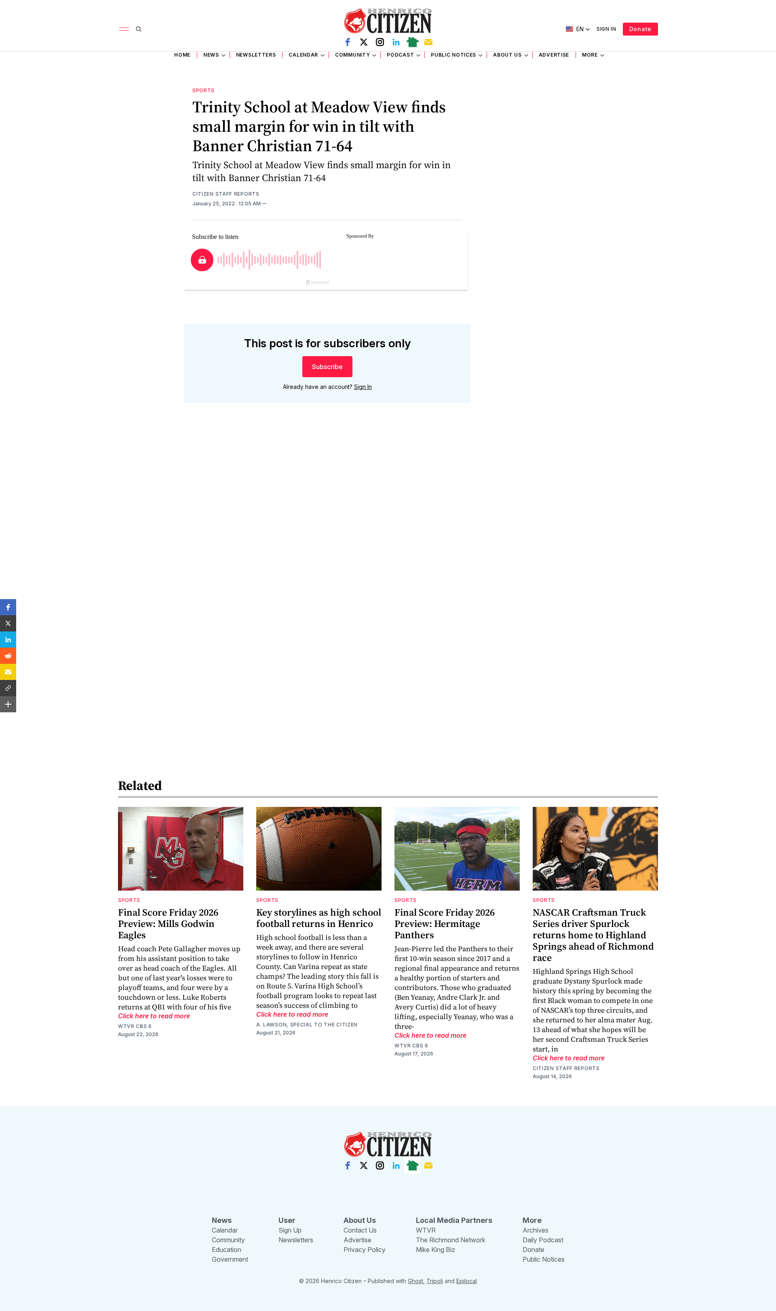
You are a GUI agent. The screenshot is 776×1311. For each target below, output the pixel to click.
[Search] (138, 29)
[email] (428, 42)
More (590, 55)
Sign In (606, 29)
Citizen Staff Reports (225, 194)
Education (226, 1250)
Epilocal (466, 1280)
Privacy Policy (365, 1250)
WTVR (426, 1230)
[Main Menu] (124, 29)
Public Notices (453, 55)
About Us (507, 55)
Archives (535, 1230)
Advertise (554, 55)
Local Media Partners (454, 1220)
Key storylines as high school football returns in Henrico (318, 918)
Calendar (303, 55)
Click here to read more (154, 1016)
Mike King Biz (435, 1250)
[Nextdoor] (412, 42)
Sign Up (290, 1230)
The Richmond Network (450, 1240)
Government (230, 1259)
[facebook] (348, 42)
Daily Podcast (543, 1240)
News (211, 55)
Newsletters (256, 55)
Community (352, 55)
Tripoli (434, 1280)
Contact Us (360, 1230)
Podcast (400, 55)
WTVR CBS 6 (135, 1026)
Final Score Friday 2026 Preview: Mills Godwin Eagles (168, 924)
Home (182, 55)
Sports (203, 90)
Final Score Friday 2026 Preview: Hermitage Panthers (444, 924)
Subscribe (327, 367)
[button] (8, 607)
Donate (640, 28)
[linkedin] (396, 42)
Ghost (415, 1280)
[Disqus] (327, 525)
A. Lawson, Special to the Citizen (307, 1025)
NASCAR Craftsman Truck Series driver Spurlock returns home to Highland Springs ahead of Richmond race (593, 935)
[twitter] (364, 42)
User (286, 1220)
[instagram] (380, 42)
